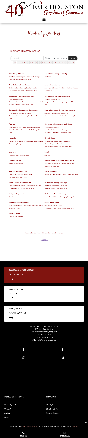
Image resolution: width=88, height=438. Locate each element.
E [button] (26, 62)
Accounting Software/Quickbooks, (18, 130)
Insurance (12, 152)
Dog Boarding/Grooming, (60, 174)
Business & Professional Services (21, 96)
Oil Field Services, (14, 188)
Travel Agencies (18, 163)
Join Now (7, 413)
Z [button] (70, 62)
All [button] (73, 62)
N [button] (44, 62)
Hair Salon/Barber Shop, (16, 177)
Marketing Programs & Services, (18, 79)
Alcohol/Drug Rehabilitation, (17, 141)
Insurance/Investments (22, 155)
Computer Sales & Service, (52, 99)
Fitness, (60, 205)
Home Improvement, (63, 144)
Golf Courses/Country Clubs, (53, 208)
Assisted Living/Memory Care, (34, 141)
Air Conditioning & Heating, (17, 113)
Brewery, (69, 197)
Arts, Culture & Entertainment (19, 85)
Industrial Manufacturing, (68, 163)
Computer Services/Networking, (54, 102)
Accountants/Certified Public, (17, 127)
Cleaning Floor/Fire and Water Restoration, (57, 141)
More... (30, 79)
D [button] (24, 62)
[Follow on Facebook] (23, 349)
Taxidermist (48, 77)
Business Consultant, (37, 102)
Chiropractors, (21, 144)
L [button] (40, 62)
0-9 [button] (15, 62)
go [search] (74, 58)
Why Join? (7, 409)
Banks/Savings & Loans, (36, 130)
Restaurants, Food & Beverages (56, 194)
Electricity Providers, (15, 185)
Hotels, (11, 163)
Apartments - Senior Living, (60, 185)
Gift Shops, (12, 208)
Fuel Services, (56, 163)
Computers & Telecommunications (57, 96)
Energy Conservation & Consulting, (31, 185)
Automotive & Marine (52, 85)
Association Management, (52, 113)
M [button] (42, 62)
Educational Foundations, (52, 132)
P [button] (49, 62)
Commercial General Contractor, (18, 116)
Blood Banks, (13, 144)
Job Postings (59, 233)
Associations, (64, 113)
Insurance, (12, 155)
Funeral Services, (27, 174)
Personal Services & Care (18, 171)
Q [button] (51, 62)
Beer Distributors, (54, 197)
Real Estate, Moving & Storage (56, 182)
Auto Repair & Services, (51, 88)
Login (75, 427)
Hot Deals (51, 233)
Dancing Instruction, (32, 88)
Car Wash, (76, 88)
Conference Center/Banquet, (17, 88)
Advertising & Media (16, 74)
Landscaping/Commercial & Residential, (56, 146)
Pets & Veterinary (51, 171)
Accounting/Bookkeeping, (16, 99)
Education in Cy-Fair (52, 409)
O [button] (47, 62)
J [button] (36, 62)
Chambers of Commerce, (52, 116)
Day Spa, (19, 174)
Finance (12, 124)
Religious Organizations (18, 194)
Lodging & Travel (15, 160)
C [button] (22, 62)
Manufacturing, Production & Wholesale (59, 160)
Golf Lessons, (66, 208)
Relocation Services (52, 413)
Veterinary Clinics (73, 174)
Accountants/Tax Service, (33, 127)
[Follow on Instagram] (23, 358)
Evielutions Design (29, 427)
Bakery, (47, 197)
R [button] (53, 62)
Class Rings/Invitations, (16, 205)
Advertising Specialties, (23, 77)
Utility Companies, (25, 188)
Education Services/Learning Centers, (56, 130)
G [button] (30, 62)
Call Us (23, 435)
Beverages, (63, 197)
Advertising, (12, 77)
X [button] (66, 62)
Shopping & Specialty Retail (19, 202)
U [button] (59, 62)
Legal (47, 152)
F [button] (28, 62)
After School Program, (51, 205)
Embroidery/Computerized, (31, 205)
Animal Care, (48, 174)
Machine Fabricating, (51, 166)
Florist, (41, 205)
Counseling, (12, 174)
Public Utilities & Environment (20, 182)
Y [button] (68, 62)
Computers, (67, 102)
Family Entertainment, (26, 91)
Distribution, (48, 163)
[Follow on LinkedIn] (63, 349)
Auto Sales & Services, (65, 88)
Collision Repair (49, 91)
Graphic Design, (35, 77)
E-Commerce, (75, 102)
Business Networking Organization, (19, 105)
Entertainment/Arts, (14, 91)
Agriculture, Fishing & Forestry (56, 74)
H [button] (32, 62)
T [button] (57, 62)
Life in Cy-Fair (50, 405)
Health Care (13, 138)
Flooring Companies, (51, 144)
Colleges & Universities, (51, 127)
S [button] (55, 62)
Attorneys (47, 155)
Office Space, (60, 188)
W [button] (64, 62)
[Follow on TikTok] (63, 358)
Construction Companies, (35, 116)
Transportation (14, 213)
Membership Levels (10, 405)
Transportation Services (16, 216)
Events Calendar (42, 233)
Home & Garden (50, 138)
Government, (64, 132)
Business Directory (30, 233)
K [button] (38, 62)
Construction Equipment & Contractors (23, 110)
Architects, (28, 113)
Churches (12, 197)
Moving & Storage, (50, 188)
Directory (7, 417)
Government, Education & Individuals (58, 124)
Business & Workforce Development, (19, 102)
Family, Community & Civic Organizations (60, 110)
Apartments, (48, 185)
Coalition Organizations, (67, 116)
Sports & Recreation (52, 202)
